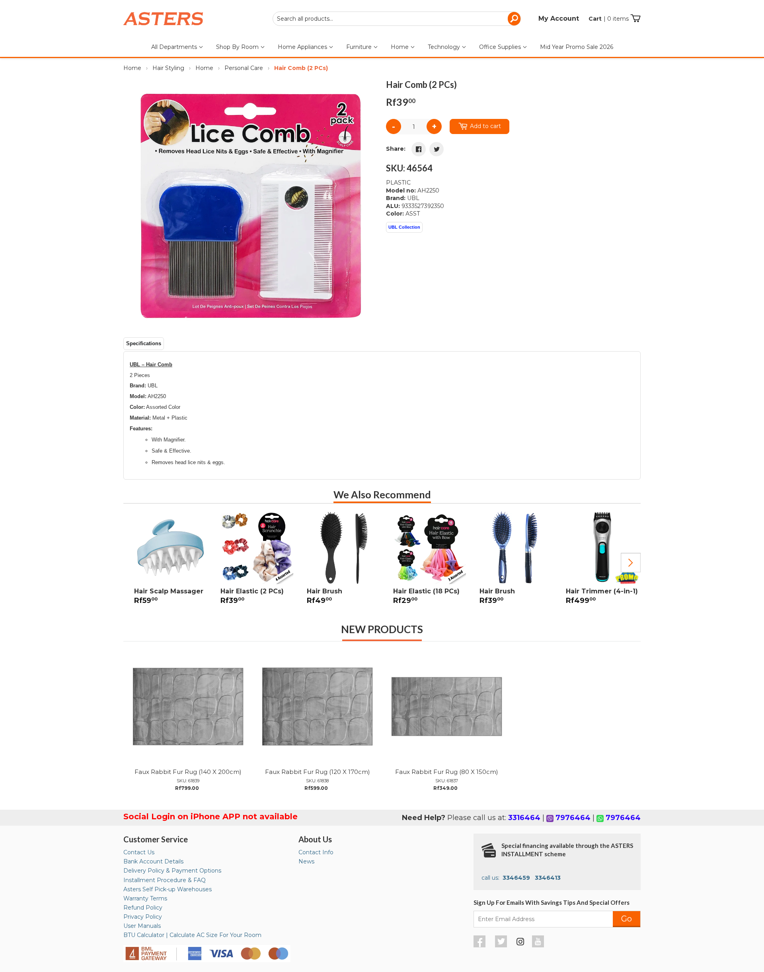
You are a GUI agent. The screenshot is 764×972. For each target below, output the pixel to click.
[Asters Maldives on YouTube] (539, 945)
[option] (166, 562)
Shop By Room (238, 47)
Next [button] (631, 563)
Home (400, 47)
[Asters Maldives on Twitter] (502, 945)
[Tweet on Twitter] (436, 149)
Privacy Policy (142, 916)
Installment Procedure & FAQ (164, 880)
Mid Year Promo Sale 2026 (576, 47)
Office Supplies (500, 47)
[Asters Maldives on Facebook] (480, 945)
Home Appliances (303, 47)
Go (626, 918)
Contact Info (315, 852)
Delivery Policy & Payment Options (172, 870)
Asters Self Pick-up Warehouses (167, 889)
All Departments (175, 47)
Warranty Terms (145, 898)
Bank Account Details (153, 861)
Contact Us (138, 852)
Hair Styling (168, 68)
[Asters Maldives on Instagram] (520, 943)
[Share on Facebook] (418, 149)
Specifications (143, 343)
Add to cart (485, 126)
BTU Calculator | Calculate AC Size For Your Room (192, 935)
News (306, 861)
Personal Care (243, 68)
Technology (445, 47)
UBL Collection (404, 227)
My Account (558, 18)
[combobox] (397, 19)
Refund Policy (142, 907)
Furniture (359, 47)
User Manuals (142, 925)
